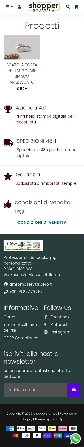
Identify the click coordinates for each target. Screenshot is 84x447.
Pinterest (59, 324)
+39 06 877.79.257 (25, 291)
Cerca (9, 317)
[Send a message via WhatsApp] (75, 438)
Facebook (59, 317)
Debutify (56, 419)
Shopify (27, 419)
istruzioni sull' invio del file (20, 327)
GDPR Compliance (21, 338)
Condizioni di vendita (42, 222)
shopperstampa (45, 413)
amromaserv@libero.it (30, 284)
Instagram (60, 332)
